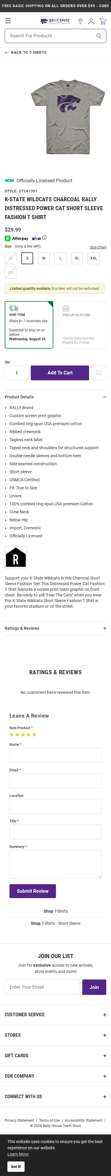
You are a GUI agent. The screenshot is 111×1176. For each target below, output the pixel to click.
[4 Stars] (29, 734)
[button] (80, 21)
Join (94, 987)
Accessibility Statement (83, 1120)
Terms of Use (49, 1120)
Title (12, 821)
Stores (13, 1035)
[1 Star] (12, 734)
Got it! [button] (16, 1166)
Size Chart (98, 247)
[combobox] (41, 36)
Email (13, 770)
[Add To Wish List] (98, 372)
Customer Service (25, 1014)
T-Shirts (56, 911)
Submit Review (33, 891)
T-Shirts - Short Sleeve (56, 923)
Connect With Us (23, 1096)
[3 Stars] (23, 734)
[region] (55, 509)
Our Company (19, 1076)
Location (16, 796)
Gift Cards (16, 1055)
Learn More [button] (17, 1154)
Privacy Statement (19, 1120)
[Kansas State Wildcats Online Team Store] (55, 21)
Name (14, 745)
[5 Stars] (35, 734)
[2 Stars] (18, 734)
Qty (7, 362)
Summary (17, 847)
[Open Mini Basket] (102, 21)
